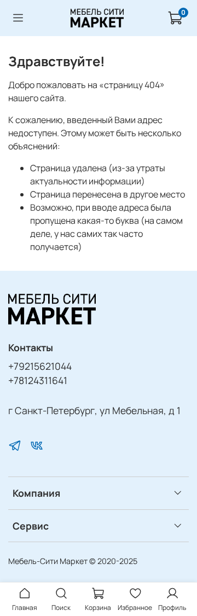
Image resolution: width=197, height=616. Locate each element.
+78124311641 (37, 380)
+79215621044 (40, 366)
